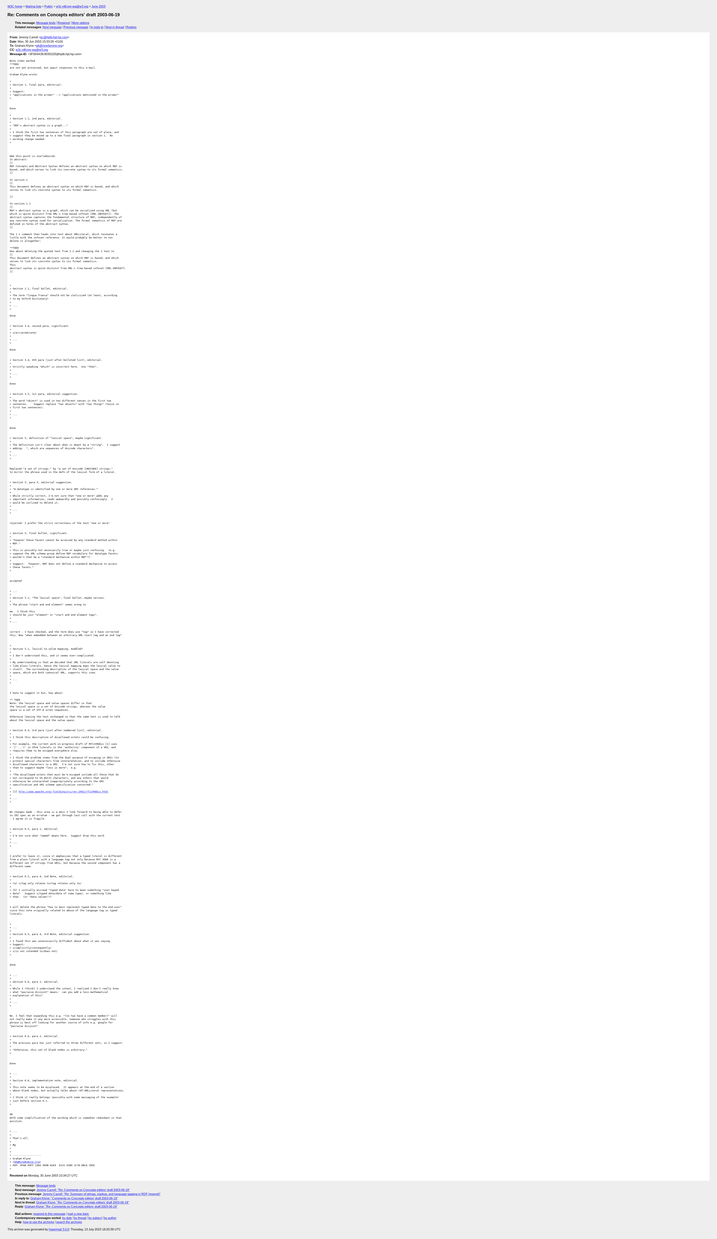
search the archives (69, 1222)
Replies (131, 27)
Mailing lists (33, 6)
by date (67, 1218)
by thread (80, 1218)
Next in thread (114, 27)
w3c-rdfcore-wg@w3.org (72, 6)
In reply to (97, 27)
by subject (95, 1218)
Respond (64, 22)
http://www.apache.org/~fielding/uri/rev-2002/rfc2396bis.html (63, 791)
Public (48, 6)
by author (110, 1218)
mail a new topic (78, 1213)
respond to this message (49, 1213)
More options (80, 22)
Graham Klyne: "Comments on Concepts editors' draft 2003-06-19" (74, 1198)
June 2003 (98, 6)
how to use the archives (38, 1222)
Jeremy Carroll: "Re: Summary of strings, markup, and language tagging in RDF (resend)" (102, 1194)
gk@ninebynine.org (49, 45)
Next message (52, 27)
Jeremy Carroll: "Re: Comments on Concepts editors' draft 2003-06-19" (83, 1190)
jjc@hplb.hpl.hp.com (54, 37)
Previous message (76, 27)
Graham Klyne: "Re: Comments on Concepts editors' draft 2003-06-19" (82, 1202)
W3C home (14, 6)
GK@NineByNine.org (27, 1162)
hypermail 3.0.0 (59, 1229)
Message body (46, 22)
